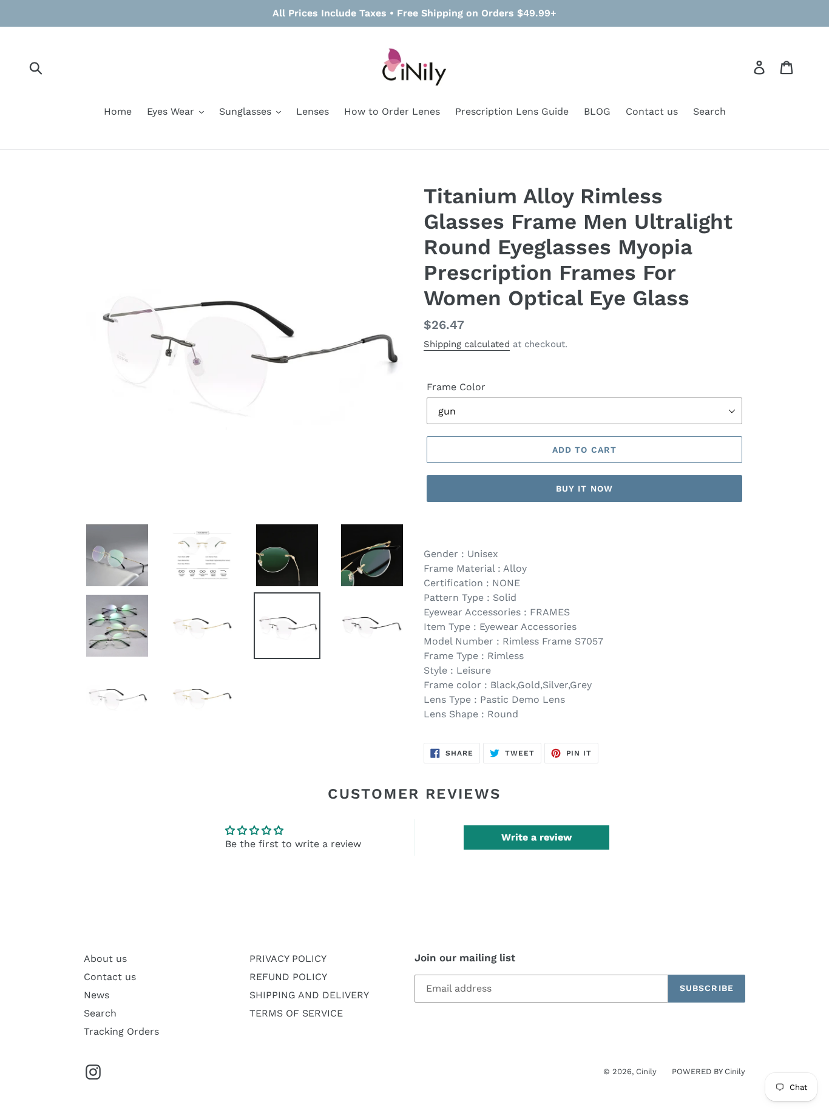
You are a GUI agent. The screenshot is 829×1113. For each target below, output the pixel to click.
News (96, 995)
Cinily (646, 1071)
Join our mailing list (464, 958)
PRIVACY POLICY (288, 958)
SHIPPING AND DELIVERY (309, 995)
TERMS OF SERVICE (296, 1013)
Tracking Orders (121, 1031)
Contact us (110, 977)
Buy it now (584, 488)
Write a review (536, 837)
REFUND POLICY (288, 977)
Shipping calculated (467, 344)
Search (100, 1013)
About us (105, 958)
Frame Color (456, 387)
